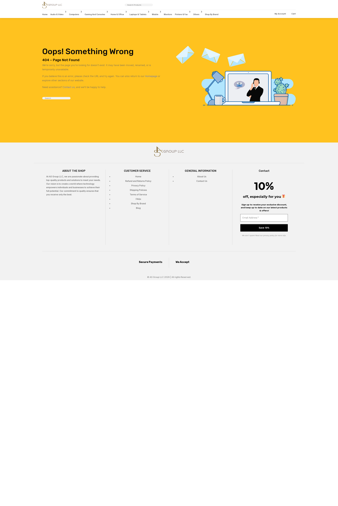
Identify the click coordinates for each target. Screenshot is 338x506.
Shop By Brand (211, 14)
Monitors (168, 14)
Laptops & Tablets (138, 14)
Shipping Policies (138, 190)
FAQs (138, 199)
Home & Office (117, 14)
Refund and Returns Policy (138, 181)
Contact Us (201, 181)
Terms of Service (138, 194)
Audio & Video (57, 14)
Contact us (69, 87)
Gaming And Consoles (95, 14)
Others (196, 14)
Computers (74, 14)
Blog (138, 208)
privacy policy (268, 235)
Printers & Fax (181, 14)
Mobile (155, 14)
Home (45, 14)
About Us (201, 176)
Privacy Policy (138, 185)
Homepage (151, 76)
